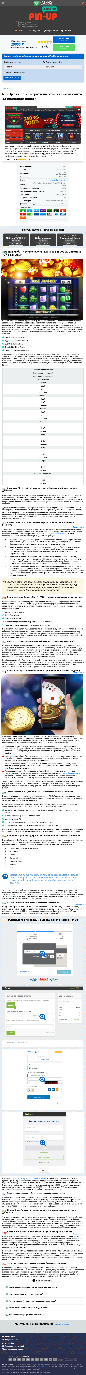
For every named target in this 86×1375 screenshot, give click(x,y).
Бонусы (20, 31)
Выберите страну (12, 62)
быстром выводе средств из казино (52, 534)
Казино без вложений (14, 1346)
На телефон (8, 1343)
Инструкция (35, 31)
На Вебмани (9, 1336)
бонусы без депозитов (70, 773)
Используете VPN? (15, 72)
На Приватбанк (11, 1340)
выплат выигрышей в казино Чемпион (29, 1179)
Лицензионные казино (14, 1349)
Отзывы (67, 31)
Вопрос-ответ (52, 31)
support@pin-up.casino (58, 180)
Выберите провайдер (53, 62)
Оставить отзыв (62, 1325)
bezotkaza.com (43, 1366)
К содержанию (78, 527)
